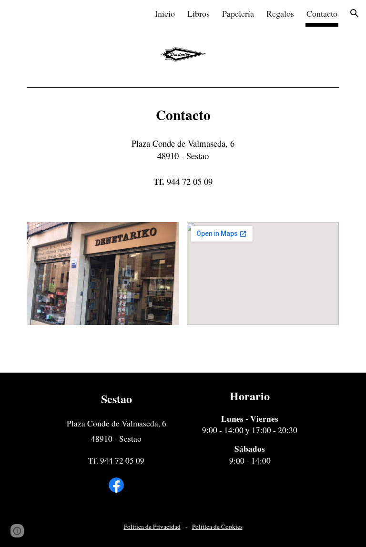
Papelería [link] (238, 13)
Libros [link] (198, 13)
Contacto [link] (321, 13)
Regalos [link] (280, 13)
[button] (354, 13)
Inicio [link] (165, 13)
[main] (183, 150)
